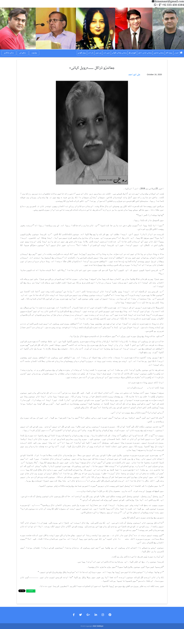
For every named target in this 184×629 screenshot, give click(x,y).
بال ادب (90, 53)
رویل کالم (169, 53)
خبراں (176, 53)
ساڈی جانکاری (9, 53)
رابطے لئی (22, 53)
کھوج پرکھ (132, 53)
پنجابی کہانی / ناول (145, 53)
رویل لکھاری (82, 53)
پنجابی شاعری (159, 53)
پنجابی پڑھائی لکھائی (119, 53)
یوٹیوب (34, 53)
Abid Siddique (98, 626)
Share (31, 591)
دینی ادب (106, 53)
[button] (14, 28)
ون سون (98, 53)
